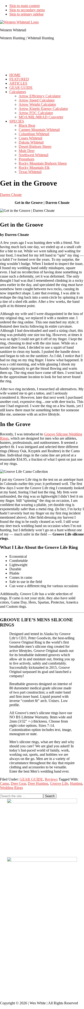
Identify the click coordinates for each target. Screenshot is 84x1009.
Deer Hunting (38, 783)
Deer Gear (18, 783)
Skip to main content (24, 6)
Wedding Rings (11, 788)
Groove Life (59, 783)
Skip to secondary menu (27, 10)
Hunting (76, 783)
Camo (4, 783)
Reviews (51, 779)
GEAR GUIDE (31, 779)
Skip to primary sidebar (26, 14)
